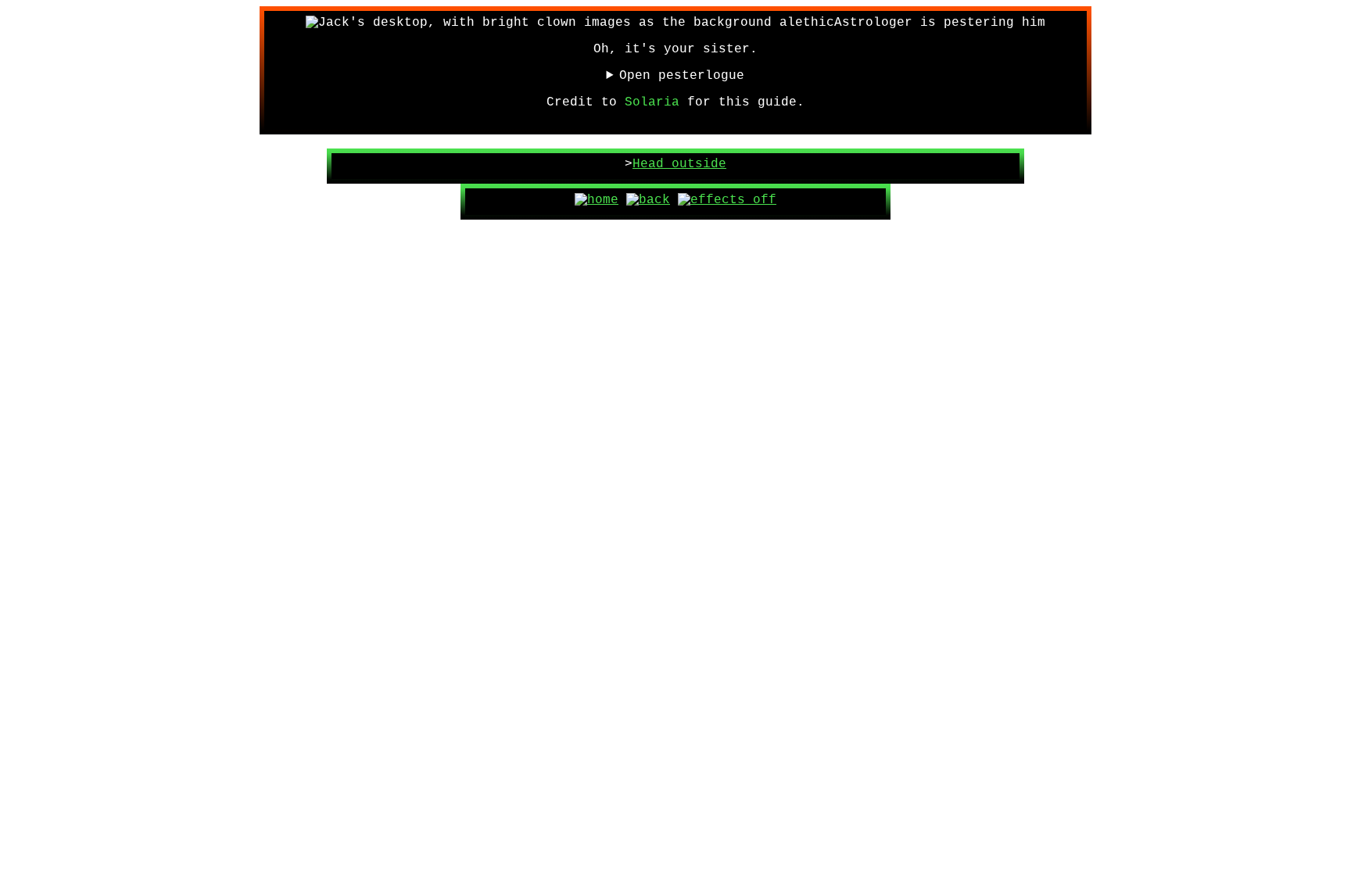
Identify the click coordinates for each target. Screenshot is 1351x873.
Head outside (679, 164)
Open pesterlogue (681, 76)
